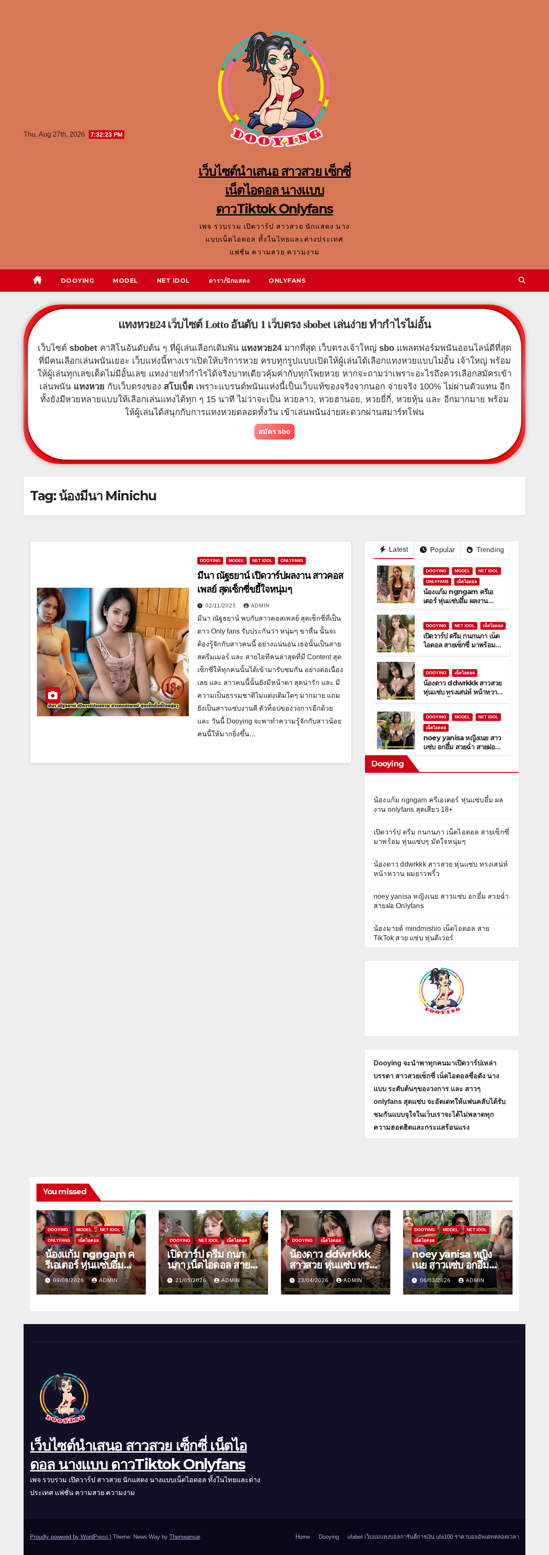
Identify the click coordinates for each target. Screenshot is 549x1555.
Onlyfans (287, 280)
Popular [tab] (441, 549)
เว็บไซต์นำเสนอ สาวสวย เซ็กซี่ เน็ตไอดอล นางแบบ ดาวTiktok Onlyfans (275, 190)
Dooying (77, 280)
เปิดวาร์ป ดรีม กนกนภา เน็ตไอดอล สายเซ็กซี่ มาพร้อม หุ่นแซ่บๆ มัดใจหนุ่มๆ (461, 645)
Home (303, 1537)
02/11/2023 (221, 606)
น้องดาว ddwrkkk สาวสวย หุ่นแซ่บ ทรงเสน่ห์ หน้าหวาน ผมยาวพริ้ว (462, 692)
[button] (522, 280)
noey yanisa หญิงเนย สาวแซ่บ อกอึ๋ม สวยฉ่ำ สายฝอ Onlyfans (462, 747)
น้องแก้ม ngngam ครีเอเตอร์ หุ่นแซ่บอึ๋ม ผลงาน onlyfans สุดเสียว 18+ (458, 601)
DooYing (210, 560)
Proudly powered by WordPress (70, 1537)
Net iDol (173, 280)
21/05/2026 (191, 1280)
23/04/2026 (314, 1280)
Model (125, 280)
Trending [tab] (489, 549)
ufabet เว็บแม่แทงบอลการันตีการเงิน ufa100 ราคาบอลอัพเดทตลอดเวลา (433, 1537)
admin (260, 606)
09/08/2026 (69, 1280)
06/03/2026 (436, 1280)
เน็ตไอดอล (467, 581)
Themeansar (184, 1537)
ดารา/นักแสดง (229, 280)
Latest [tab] (397, 549)
